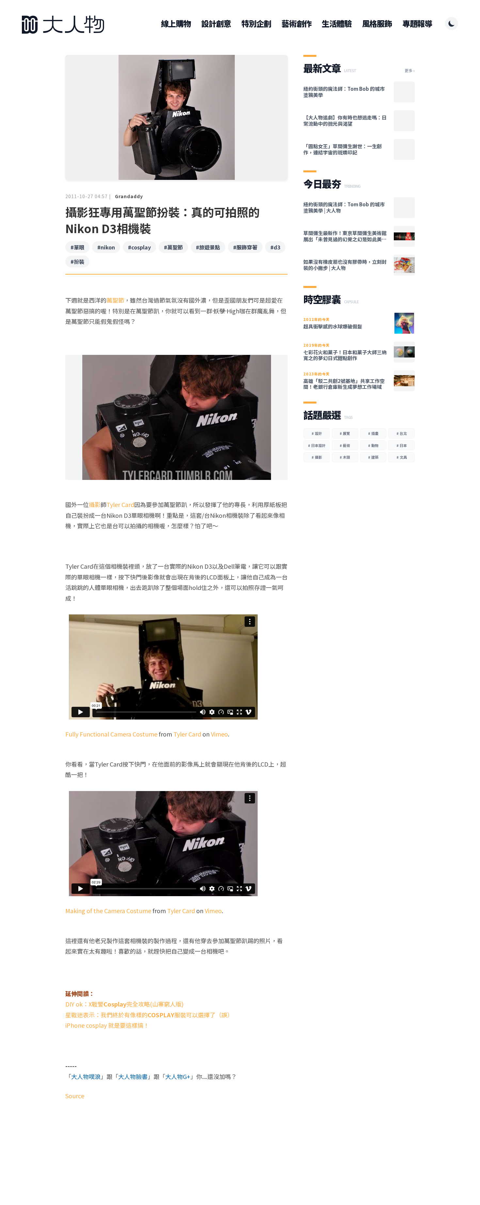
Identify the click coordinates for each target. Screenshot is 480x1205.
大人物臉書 (133, 1076)
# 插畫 (373, 433)
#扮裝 (77, 261)
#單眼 (77, 247)
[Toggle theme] (451, 23)
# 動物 (373, 445)
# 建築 (373, 457)
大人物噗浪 (86, 1076)
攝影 (95, 504)
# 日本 (401, 445)
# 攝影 (317, 457)
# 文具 (401, 457)
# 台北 (401, 433)
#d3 (275, 247)
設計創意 (216, 23)
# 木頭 (345, 457)
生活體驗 (336, 23)
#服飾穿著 (245, 247)
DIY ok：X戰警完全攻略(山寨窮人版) (124, 1004)
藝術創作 (296, 23)
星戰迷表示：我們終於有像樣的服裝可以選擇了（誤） (149, 1014)
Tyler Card (120, 504)
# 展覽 (345, 433)
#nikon (106, 247)
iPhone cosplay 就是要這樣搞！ (107, 1025)
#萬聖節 (173, 247)
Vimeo (219, 734)
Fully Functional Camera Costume (111, 734)
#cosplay (139, 247)
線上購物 (176, 23)
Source (74, 1095)
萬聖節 (115, 300)
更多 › (410, 70)
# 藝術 (345, 445)
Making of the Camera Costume (108, 910)
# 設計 (317, 433)
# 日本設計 (317, 445)
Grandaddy (129, 196)
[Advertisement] (176, 1156)
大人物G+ (177, 1076)
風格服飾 (377, 23)
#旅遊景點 (208, 247)
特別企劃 (256, 23)
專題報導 (417, 23)
